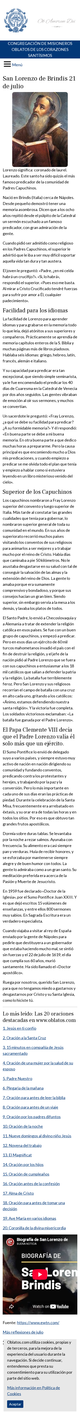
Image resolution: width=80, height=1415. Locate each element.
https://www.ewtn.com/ (38, 1322)
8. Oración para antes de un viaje (30, 1107)
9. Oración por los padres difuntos (32, 1116)
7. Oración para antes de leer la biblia (34, 1097)
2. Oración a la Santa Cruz (24, 1037)
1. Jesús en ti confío (19, 1028)
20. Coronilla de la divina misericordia (34, 1227)
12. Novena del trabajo (22, 1145)
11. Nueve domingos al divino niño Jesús (37, 1135)
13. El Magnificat (17, 1154)
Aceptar (15, 1404)
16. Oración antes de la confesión (31, 1183)
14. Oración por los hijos (23, 1164)
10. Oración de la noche (23, 1126)
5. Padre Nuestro (17, 1078)
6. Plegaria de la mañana (23, 1088)
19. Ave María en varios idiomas (29, 1218)
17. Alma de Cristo (18, 1193)
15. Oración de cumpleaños (26, 1174)
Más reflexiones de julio (23, 1332)
